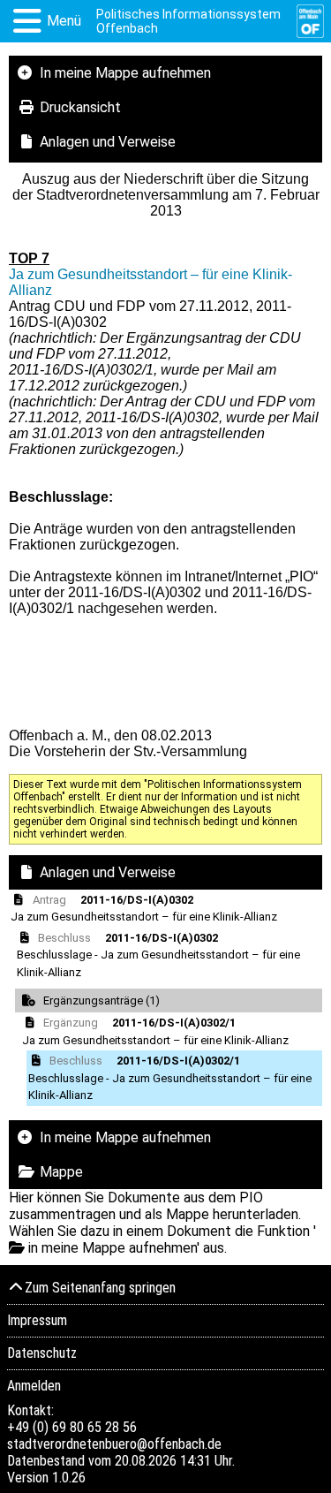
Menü (64, 20)
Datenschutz (42, 1353)
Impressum (37, 1320)
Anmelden (34, 1385)
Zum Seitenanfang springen (100, 1287)
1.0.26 (69, 1477)
